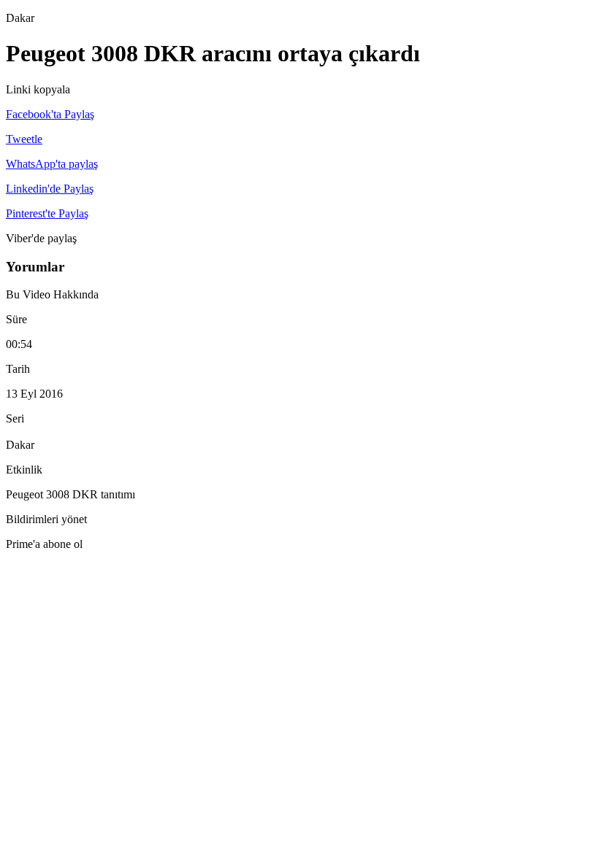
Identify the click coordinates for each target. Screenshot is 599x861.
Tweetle (24, 139)
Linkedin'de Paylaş (50, 188)
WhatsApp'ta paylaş (52, 164)
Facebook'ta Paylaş (50, 114)
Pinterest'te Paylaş (47, 213)
